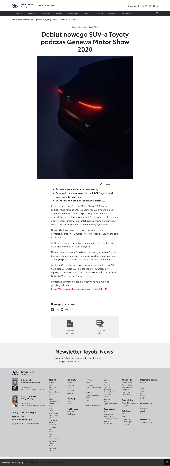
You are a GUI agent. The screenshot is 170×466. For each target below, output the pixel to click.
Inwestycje (107, 389)
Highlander (53, 448)
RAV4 (51, 411)
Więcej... (20, 462)
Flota (105, 382)
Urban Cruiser (54, 413)
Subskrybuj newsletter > (67, 361)
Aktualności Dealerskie (93, 387)
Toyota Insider (127, 382)
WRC (142, 391)
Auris (51, 432)
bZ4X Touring (53, 401)
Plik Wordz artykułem (70, 331)
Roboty (106, 421)
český (28, 423)
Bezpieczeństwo (109, 414)
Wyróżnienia (108, 387)
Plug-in (70, 403)
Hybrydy (70, 401)
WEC (142, 393)
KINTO (106, 397)
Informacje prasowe (92, 395)
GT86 (51, 446)
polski (14, 423)
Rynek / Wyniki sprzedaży (109, 393)
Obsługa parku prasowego (24, 412)
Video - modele (127, 387)
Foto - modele (127, 385)
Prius (51, 406)
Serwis (106, 401)
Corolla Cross (54, 392)
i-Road (51, 450)
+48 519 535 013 (26, 403)
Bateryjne (70, 411)
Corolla (51, 389)
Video (88, 400)
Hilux (51, 418)
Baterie (106, 412)
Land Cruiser (53, 415)
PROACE (52, 422)
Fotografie (6, 9)
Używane (107, 399)
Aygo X (51, 382)
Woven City (108, 423)
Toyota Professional (110, 403)
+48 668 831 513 (26, 387)
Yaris (50, 385)
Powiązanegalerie (100, 331)
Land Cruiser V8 (54, 439)
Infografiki (125, 389)
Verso (51, 436)
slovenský (35, 423)
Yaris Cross (53, 387)
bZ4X (51, 399)
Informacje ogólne (79, 27)
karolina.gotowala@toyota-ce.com (33, 405)
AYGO (51, 429)
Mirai (51, 408)
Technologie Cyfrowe (111, 419)
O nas (88, 382)
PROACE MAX (53, 424)
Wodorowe (71, 414)
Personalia (89, 385)
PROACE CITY (53, 420)
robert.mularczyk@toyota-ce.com (32, 389)
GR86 (51, 443)
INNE (142, 398)
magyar (20, 423)
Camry (51, 403)
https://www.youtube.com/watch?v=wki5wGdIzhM (79, 288)
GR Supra (52, 441)
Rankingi (107, 385)
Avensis (51, 434)
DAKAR (142, 395)
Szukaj (7, 18)
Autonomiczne (109, 416)
